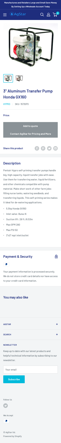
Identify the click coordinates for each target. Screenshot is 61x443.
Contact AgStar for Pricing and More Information (30, 135)
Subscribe (14, 379)
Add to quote (30, 125)
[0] (55, 15)
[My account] (48, 14)
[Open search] (42, 14)
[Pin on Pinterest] (43, 148)
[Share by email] (55, 148)
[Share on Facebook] (37, 148)
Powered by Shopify (12, 436)
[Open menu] (5, 14)
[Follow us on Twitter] (5, 405)
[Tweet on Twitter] (49, 148)
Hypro (6, 104)
